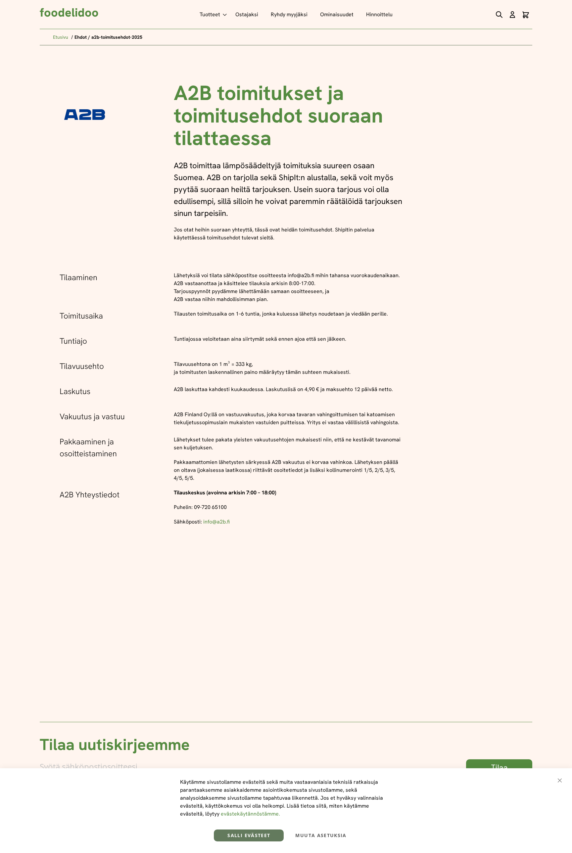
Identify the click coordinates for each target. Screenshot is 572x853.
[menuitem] (211, 14)
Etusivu (61, 37)
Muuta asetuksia (320, 835)
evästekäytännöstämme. (250, 813)
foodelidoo (69, 12)
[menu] (298, 14)
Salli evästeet (248, 835)
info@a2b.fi (216, 521)
